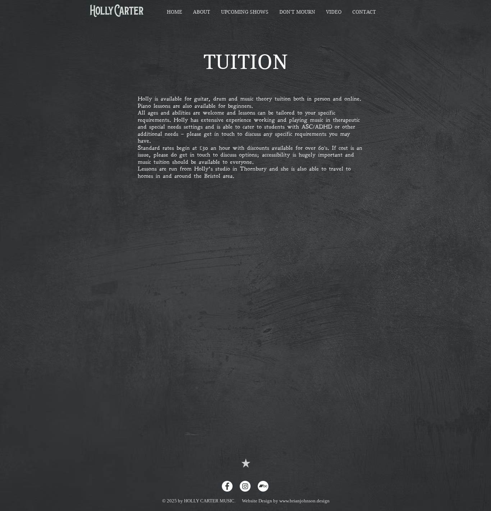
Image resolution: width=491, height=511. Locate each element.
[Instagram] (245, 486)
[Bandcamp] (263, 486)
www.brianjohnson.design (304, 500)
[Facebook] (227, 486)
